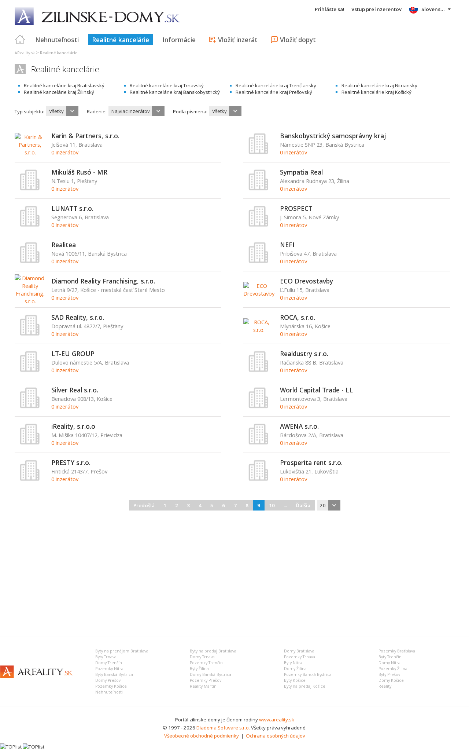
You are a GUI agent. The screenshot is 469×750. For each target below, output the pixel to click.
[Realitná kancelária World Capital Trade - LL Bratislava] (258, 406)
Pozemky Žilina (392, 668)
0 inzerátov (64, 152)
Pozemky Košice (111, 686)
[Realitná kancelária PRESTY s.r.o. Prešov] (30, 479)
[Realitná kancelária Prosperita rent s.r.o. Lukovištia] (258, 479)
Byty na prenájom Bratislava (121, 651)
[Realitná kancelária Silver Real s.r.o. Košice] (30, 406)
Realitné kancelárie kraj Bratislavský (64, 85)
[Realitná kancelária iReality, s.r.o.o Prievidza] (30, 443)
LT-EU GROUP (73, 354)
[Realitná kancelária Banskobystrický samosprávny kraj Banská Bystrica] (258, 152)
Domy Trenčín (108, 662)
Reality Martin (203, 686)
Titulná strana (20, 39)
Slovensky (433, 9)
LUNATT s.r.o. (72, 208)
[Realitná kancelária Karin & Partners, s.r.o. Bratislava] (30, 152)
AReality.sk (25, 52)
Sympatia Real (301, 172)
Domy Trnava (202, 656)
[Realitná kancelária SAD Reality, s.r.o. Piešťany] (30, 334)
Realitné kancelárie (120, 39)
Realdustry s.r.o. (304, 354)
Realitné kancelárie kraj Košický (376, 92)
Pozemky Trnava (299, 656)
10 (272, 505)
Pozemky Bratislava (396, 651)
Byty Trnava (106, 656)
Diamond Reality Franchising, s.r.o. (103, 281)
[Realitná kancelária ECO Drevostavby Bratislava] (258, 293)
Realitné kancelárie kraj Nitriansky (379, 85)
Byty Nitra (293, 662)
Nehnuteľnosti (57, 39)
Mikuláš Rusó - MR (79, 172)
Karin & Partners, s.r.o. (85, 136)
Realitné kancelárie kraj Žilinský (59, 92)
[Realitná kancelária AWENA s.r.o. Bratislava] (258, 443)
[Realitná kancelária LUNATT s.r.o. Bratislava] (30, 225)
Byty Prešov (389, 674)
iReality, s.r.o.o (73, 426)
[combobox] (62, 111)
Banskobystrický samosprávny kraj (333, 136)
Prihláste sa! (329, 9)
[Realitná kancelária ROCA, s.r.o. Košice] (258, 329)
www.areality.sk (276, 719)
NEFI (287, 245)
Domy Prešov (108, 680)
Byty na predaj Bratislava (213, 651)
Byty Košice (295, 680)
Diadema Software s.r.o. (223, 727)
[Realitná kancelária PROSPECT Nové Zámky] (258, 225)
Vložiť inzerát (238, 39)
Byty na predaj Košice (304, 686)
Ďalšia (303, 505)
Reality (384, 686)
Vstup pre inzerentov (376, 9)
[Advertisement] (234, 572)
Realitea (63, 245)
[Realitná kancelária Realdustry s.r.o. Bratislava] (258, 370)
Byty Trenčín (390, 656)
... (285, 505)
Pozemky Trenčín (206, 662)
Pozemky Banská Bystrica (308, 674)
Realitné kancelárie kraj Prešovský (274, 92)
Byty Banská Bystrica (114, 674)
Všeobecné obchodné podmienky (201, 735)
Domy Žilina (295, 668)
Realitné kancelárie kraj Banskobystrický (175, 92)
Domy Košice (391, 680)
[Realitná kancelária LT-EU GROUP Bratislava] (30, 370)
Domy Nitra (389, 662)
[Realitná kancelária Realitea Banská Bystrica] (30, 261)
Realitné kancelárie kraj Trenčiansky (276, 85)
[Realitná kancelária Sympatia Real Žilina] (258, 189)
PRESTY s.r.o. (71, 462)
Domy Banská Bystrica (210, 674)
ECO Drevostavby (306, 281)
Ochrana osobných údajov (275, 735)
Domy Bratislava (299, 651)
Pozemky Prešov (205, 680)
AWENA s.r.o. (299, 426)
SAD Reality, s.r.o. (77, 317)
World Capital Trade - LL (316, 390)
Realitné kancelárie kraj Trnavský (167, 85)
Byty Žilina (199, 668)
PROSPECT (296, 208)
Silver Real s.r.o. (74, 390)
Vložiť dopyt (298, 39)
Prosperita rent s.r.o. (311, 462)
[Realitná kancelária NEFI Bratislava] (258, 261)
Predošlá (144, 505)
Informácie (179, 39)
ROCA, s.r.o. (297, 317)
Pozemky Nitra (109, 668)
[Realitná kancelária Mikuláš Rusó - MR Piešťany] (30, 189)
